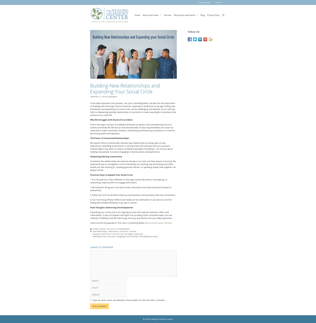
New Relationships (100, 231)
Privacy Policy (213, 15)
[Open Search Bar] (223, 15)
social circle (123, 231)
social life (132, 231)
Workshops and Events (184, 15)
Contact (218, 2)
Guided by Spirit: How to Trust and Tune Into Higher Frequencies (118, 234)
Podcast (102, 229)
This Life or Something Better (118, 229)
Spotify (151, 223)
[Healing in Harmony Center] (109, 15)
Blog (202, 15)
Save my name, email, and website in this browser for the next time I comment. (129, 300)
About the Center (151, 15)
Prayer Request (204, 2)
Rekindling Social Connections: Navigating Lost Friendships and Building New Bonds (125, 236)
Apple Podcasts (165, 223)
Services (167, 15)
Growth (96, 229)
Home (137, 15)
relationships (113, 231)
